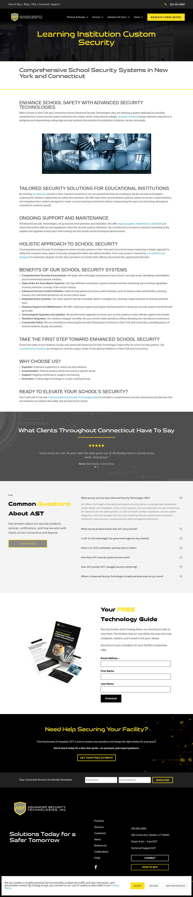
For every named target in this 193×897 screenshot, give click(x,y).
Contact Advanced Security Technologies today (73, 397)
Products (99, 821)
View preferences (175, 885)
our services (38, 194)
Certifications (101, 851)
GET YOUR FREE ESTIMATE (96, 758)
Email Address (110, 658)
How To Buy (14, 4)
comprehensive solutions (32, 348)
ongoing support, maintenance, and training (140, 223)
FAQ (34, 4)
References (100, 845)
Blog (26, 4)
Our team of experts (128, 116)
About (137, 17)
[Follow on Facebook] (95, 867)
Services (96, 17)
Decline (153, 885)
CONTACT (149, 858)
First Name (107, 671)
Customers (100, 833)
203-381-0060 (177, 4)
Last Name (107, 683)
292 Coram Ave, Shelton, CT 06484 (150, 835)
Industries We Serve (117, 17)
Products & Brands (76, 17)
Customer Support (49, 4)
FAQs (97, 858)
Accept (137, 885)
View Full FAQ (28, 543)
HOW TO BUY (150, 867)
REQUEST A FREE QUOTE (166, 17)
